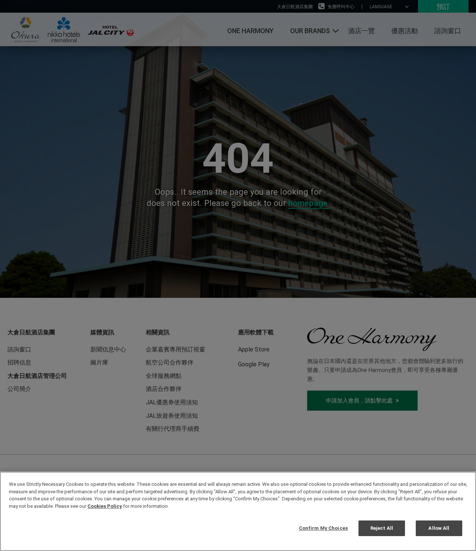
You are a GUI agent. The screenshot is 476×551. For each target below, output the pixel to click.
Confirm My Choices (323, 528)
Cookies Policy (104, 506)
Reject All (381, 528)
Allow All (438, 528)
